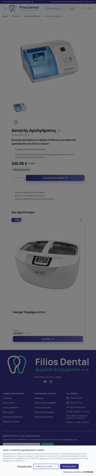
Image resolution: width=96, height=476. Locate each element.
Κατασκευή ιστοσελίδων (73, 472)
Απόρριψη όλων (24, 466)
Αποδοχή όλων (69, 466)
